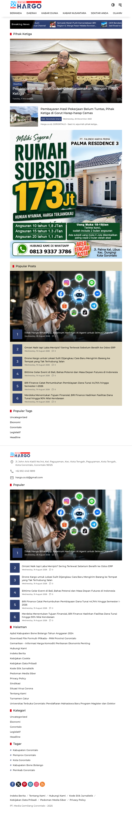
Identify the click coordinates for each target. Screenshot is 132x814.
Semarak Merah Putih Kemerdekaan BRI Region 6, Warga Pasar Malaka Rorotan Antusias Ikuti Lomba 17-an (57, 24)
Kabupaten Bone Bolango (28, 765)
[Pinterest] (24, 784)
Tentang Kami (18, 693)
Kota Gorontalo (21, 760)
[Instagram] (36, 784)
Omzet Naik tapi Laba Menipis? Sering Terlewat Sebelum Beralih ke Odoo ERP (69, 347)
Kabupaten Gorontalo (25, 750)
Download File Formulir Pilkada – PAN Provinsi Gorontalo (43, 638)
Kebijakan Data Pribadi (23, 663)
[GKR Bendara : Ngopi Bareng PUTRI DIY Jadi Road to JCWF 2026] (85, 24)
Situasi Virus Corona (21, 688)
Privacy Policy (18, 678)
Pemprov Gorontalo (24, 755)
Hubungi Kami (18, 648)
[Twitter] (18, 784)
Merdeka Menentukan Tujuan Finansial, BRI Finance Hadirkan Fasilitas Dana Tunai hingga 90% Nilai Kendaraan (68, 397)
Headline (17, 84)
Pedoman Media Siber (23, 673)
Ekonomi (15, 422)
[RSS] (42, 784)
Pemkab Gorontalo (24, 770)
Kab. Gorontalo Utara (51, 119)
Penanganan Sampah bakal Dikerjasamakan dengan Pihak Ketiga (65, 91)
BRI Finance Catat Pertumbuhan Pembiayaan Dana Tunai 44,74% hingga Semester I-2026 (66, 384)
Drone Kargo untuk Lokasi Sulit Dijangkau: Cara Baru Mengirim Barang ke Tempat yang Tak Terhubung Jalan (67, 360)
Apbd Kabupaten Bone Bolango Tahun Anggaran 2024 (41, 633)
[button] (113, 5)
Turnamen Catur (19, 698)
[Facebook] (12, 784)
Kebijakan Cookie (20, 658)
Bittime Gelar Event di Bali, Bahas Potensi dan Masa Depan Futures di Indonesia (71, 372)
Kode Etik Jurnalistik (22, 668)
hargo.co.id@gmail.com (29, 477)
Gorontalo (16, 427)
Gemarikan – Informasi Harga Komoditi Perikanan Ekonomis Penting (50, 643)
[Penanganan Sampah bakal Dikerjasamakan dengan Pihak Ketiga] (66, 71)
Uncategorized (18, 417)
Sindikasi (15, 683)
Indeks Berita (18, 653)
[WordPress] (30, 784)
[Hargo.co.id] (26, 4)
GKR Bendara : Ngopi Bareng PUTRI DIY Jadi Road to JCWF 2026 (109, 24)
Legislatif (15, 432)
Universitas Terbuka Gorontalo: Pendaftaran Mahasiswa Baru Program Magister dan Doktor (62, 703)
